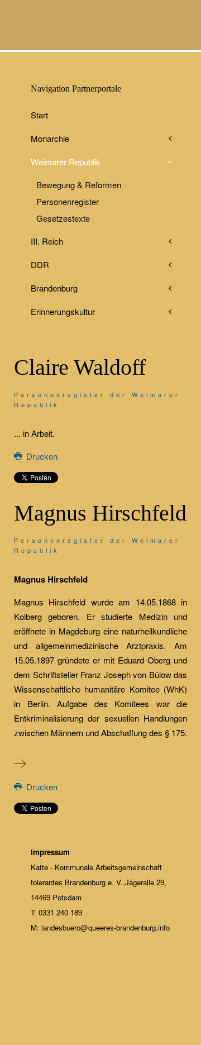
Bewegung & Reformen (78, 184)
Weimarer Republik (65, 162)
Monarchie (50, 138)
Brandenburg (54, 288)
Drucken (41, 456)
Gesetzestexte (63, 218)
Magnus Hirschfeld (100, 513)
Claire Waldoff (80, 367)
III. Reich (47, 241)
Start (39, 115)
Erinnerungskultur (63, 311)
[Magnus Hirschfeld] (20, 764)
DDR (40, 264)
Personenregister (67, 201)
